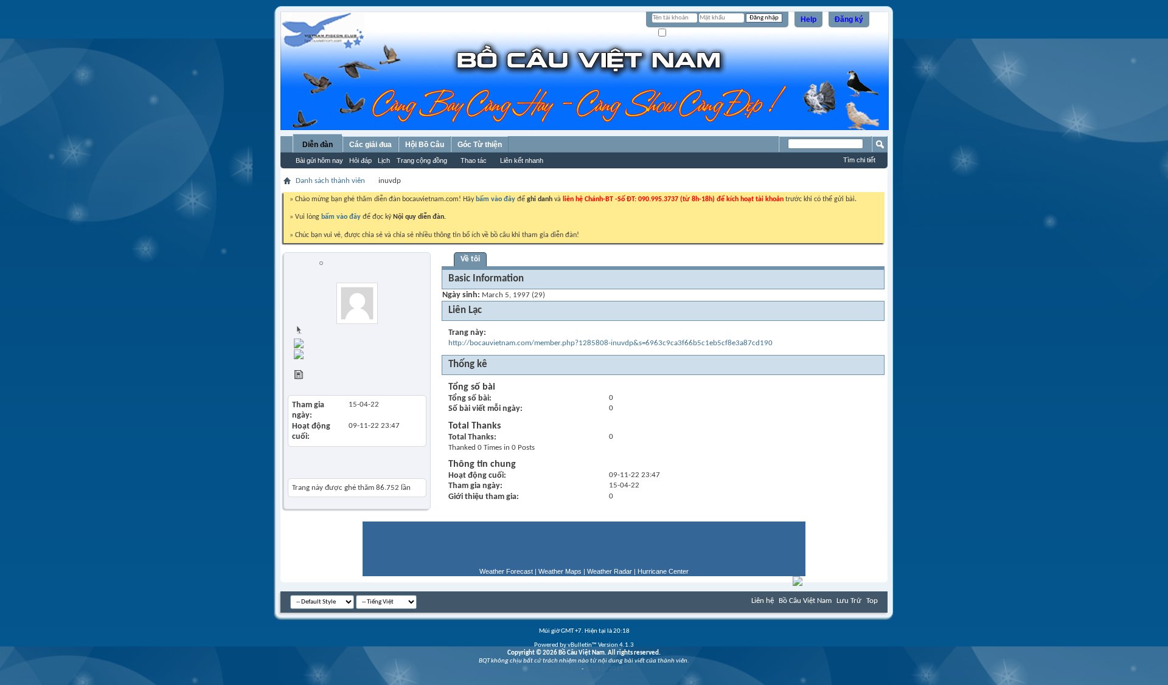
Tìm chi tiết (859, 160)
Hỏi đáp (360, 160)
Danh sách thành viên (330, 181)
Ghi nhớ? (680, 33)
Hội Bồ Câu (424, 144)
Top (872, 601)
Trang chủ (320, 331)
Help (808, 19)
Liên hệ (762, 601)
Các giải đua (370, 144)
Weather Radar (609, 571)
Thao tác (474, 160)
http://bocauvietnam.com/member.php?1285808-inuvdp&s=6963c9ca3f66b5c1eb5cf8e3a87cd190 (610, 343)
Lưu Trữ (848, 601)
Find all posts (367, 342)
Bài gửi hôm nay (319, 160)
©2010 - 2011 (604, 669)
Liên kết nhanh (521, 160)
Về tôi (470, 259)
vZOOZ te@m (562, 669)
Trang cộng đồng (422, 160)
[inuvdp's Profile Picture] (357, 303)
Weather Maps (560, 571)
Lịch (384, 160)
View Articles (325, 376)
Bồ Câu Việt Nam (805, 601)
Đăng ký (849, 19)
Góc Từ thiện (479, 144)
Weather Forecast (506, 571)
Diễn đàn (317, 144)
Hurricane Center (663, 571)
